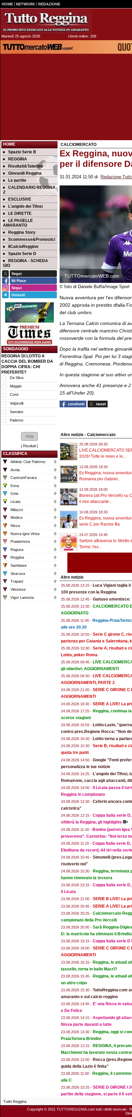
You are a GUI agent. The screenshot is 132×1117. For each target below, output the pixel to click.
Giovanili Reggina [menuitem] (25, 173)
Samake (16, 412)
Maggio (16, 386)
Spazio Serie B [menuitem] (22, 152)
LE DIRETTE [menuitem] (19, 213)
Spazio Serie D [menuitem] (22, 253)
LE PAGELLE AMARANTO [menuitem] (18, 223)
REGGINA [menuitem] (17, 159)
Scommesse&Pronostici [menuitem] (31, 239)
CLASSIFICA (15, 453)
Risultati (29, 446)
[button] (29, 436)
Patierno (16, 420)
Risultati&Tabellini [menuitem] (25, 166)
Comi (14, 394)
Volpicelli (16, 403)
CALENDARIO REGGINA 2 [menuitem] (29, 190)
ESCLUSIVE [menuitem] (19, 199)
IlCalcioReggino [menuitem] (23, 246)
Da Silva (16, 378)
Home (9, 144)
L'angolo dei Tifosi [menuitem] (25, 206)
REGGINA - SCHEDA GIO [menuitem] (25, 263)
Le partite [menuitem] (17, 180)
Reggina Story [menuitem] (22, 232)
